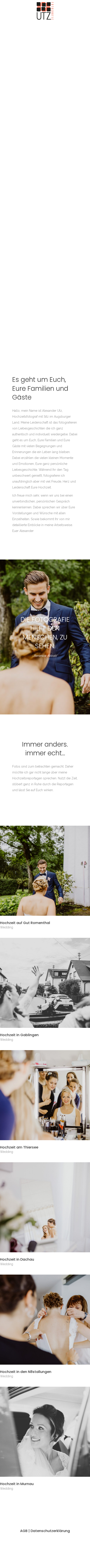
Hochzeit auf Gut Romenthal (25, 922)
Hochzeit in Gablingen (19, 1034)
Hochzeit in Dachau (17, 1259)
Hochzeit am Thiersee (19, 1147)
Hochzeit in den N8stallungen (25, 1371)
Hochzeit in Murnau (17, 1483)
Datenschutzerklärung (50, 1530)
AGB (24, 1530)
